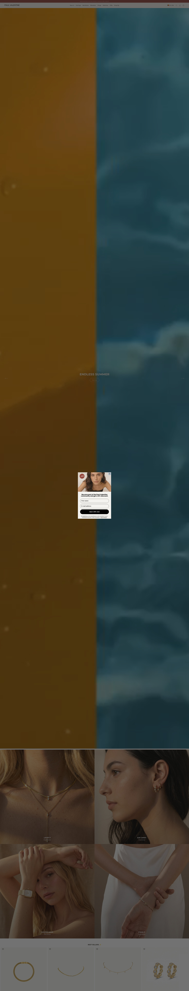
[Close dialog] (109, 474)
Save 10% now (94, 512)
